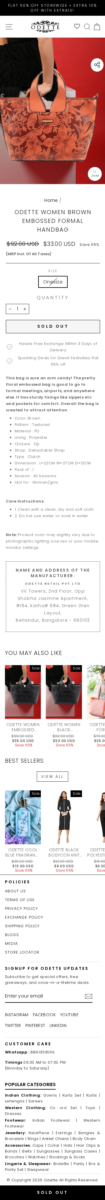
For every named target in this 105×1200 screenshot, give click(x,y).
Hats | (69, 1145)
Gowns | (51, 1095)
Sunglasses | (49, 1151)
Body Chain (84, 1138)
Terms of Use (20, 900)
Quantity (53, 298)
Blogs (12, 935)
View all (52, 776)
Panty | (80, 1163)
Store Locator (22, 952)
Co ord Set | (66, 1108)
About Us (15, 891)
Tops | (92, 1108)
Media (11, 943)
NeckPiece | (41, 1133)
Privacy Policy (21, 908)
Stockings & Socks (67, 1157)
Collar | (55, 1145)
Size (53, 271)
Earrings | (66, 1133)
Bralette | (62, 1163)
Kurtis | (93, 1095)
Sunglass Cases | (82, 1151)
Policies (17, 882)
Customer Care (28, 1044)
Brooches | (16, 1157)
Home (51, 200)
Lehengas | (16, 1101)
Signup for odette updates (47, 968)
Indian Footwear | (54, 1120)
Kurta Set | (73, 1095)
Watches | (38, 1157)
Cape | (39, 1145)
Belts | (28, 1151)
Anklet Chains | (56, 1138)
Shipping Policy (22, 926)
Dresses (13, 1113)
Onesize (53, 282)
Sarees (35, 1101)
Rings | (34, 1138)
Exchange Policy (24, 917)
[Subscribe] (88, 996)
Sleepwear (38, 1169)
